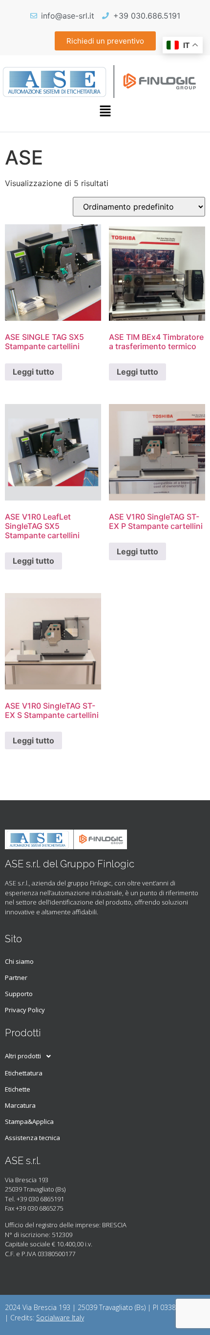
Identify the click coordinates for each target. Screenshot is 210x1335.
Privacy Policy (25, 1009)
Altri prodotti (23, 1055)
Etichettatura (23, 1073)
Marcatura (20, 1105)
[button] (105, 111)
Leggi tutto (33, 372)
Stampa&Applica (29, 1121)
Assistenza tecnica (32, 1137)
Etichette (17, 1089)
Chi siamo (19, 961)
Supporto (19, 993)
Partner (16, 977)
